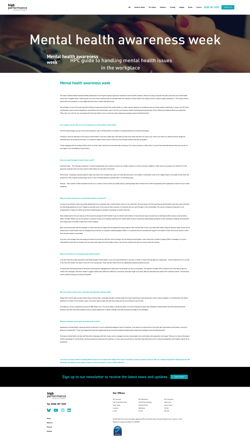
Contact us (228, 7)
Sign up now (179, 377)
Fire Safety (152, 7)
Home (49, 418)
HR (129, 7)
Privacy (49, 427)
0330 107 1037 (211, 7)
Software (163, 7)
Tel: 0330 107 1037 (56, 404)
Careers (199, 7)
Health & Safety (139, 7)
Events (190, 7)
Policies (49, 431)
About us (50, 423)
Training (172, 7)
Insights (181, 7)
